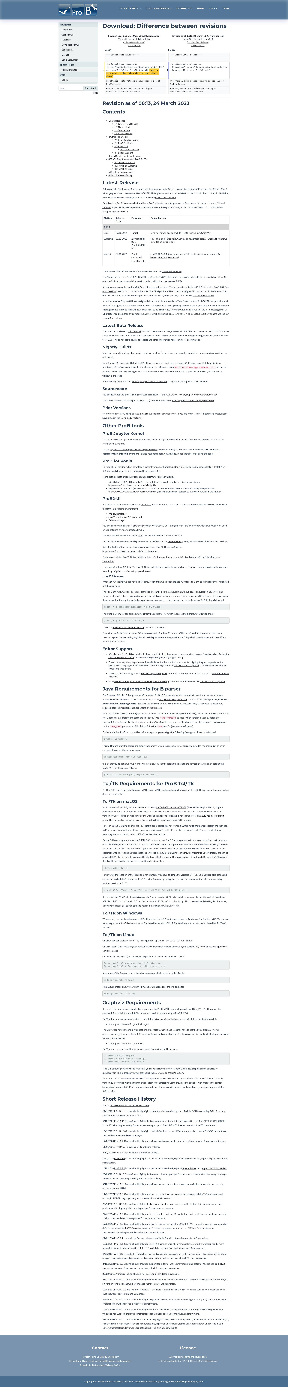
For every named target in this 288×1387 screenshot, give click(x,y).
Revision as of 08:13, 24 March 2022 (190, 35)
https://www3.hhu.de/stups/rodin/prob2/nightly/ (132, 491)
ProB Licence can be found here (132, 203)
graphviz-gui (164, 1019)
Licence (65, 54)
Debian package (116, 520)
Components (129, 8)
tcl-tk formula (155, 861)
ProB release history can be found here (130, 1105)
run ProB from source (203, 295)
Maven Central (188, 567)
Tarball (134, 232)
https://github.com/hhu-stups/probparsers (193, 400)
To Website (85, 1365)
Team (226, 8)
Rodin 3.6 (179, 466)
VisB (140, 535)
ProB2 (130, 567)
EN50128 (123, 211)
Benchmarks (68, 49)
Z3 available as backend (185, 1214)
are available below (172, 271)
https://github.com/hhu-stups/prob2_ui (166, 557)
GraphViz (205, 232)
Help (95, 92)
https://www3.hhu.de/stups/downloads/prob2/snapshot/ (130, 551)
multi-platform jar (136, 525)
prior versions (109, 291)
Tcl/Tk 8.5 (201, 946)
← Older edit (134, 45)
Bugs (201, 8)
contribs (145, 39)
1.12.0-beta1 (134, 331)
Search (93, 88)
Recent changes (69, 69)
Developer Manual (71, 44)
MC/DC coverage (134, 1228)
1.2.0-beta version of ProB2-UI (128, 627)
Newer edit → (197, 45)
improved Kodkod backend (157, 1258)
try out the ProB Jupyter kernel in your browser (134, 449)
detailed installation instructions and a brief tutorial (134, 476)
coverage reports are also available (149, 381)
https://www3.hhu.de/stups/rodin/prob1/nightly (132, 485)
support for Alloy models (214, 1168)
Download (184, 8)
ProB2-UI (146, 504)
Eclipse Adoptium (168, 699)
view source (153, 35)
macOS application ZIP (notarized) (125, 517)
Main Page (67, 29)
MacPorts (197, 852)
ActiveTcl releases (127, 923)
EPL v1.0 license (190, 1361)
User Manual (68, 34)
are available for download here (161, 413)
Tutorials (66, 39)
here (215, 313)
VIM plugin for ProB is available (126, 654)
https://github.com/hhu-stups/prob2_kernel (129, 571)
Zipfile (134, 238)
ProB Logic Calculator (156, 1273)
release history (175, 541)
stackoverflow (202, 313)
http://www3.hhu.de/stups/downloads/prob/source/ (191, 394)
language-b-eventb (137, 662)
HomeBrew (171, 1049)
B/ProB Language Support (154, 673)
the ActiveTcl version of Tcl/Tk (171, 807)
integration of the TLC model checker (145, 1248)
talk (138, 39)
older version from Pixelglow (168, 1072)
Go (86, 88)
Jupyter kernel (189, 1168)
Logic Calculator (70, 59)
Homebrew (183, 852)
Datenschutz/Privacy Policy (106, 1365)
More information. (208, 1361)
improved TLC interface (189, 1228)
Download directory (130, 417)
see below (172, 232)
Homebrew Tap (138, 261)
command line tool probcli (121, 657)
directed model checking (161, 1214)
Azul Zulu (182, 699)
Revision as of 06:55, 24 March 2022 (127, 35)
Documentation (158, 8)
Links (213, 8)
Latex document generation (172, 1194)
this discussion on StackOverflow (148, 722)
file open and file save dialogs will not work (181, 857)
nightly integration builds (128, 353)
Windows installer (117, 513)
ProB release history (165, 197)
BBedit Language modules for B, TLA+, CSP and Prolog (141, 681)
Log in (65, 79)
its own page (118, 443)
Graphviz (162, 257)
